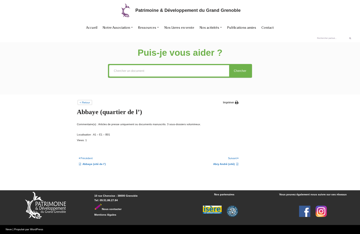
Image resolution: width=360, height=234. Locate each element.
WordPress (36, 229)
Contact (267, 28)
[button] (132, 27)
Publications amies (241, 28)
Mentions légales (105, 214)
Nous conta (109, 209)
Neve (9, 229)
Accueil (91, 28)
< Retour (85, 102)
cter (119, 209)
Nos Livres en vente (179, 28)
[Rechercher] (350, 38)
